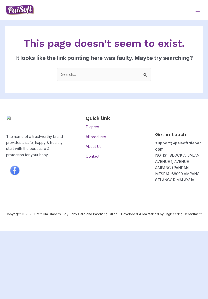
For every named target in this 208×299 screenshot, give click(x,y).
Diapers (92, 127)
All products (96, 137)
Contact (92, 156)
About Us (94, 146)
